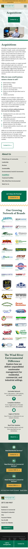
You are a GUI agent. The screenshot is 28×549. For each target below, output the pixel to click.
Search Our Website (7, 523)
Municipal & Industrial (7, 512)
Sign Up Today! (17, 2)
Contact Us (13, 19)
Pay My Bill (4, 520)
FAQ (2, 515)
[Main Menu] (25, 6)
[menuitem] (14, 159)
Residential (4, 507)
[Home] (7, 6)
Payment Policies (6, 517)
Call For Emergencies (7, 543)
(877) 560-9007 (7, 503)
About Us (13, 437)
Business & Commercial (8, 509)
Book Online (23, 490)
